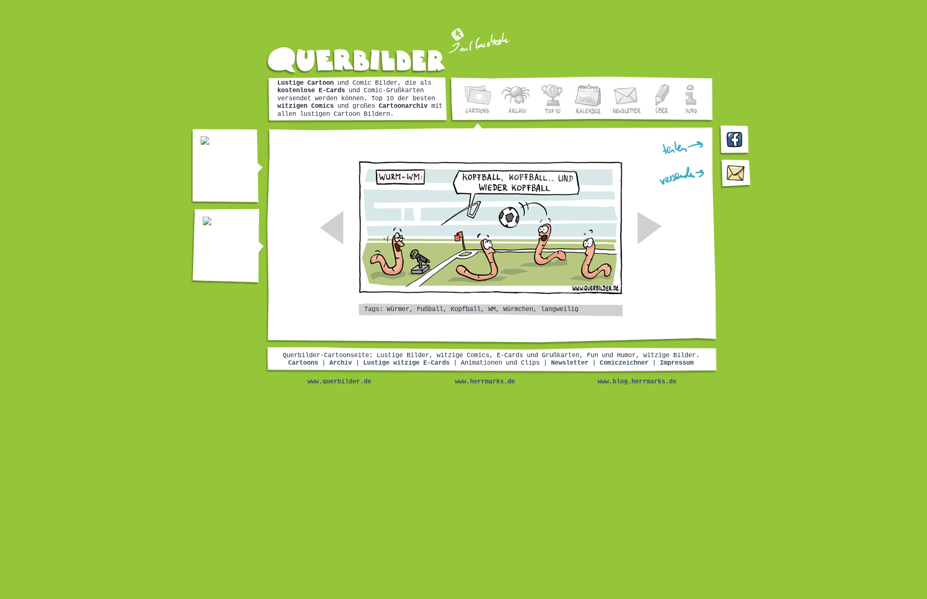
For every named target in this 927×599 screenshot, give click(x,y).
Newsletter (569, 363)
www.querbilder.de (339, 382)
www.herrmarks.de (485, 382)
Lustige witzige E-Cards (406, 363)
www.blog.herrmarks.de (637, 382)
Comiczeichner (624, 363)
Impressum (677, 363)
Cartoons (303, 363)
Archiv (340, 363)
